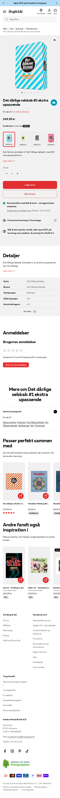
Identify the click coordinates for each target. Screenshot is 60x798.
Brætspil (21, 422)
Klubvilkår (7, 705)
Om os (6, 620)
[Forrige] (3, 3)
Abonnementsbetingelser (15, 683)
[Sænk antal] (6, 173)
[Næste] (56, 3)
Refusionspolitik (40, 787)
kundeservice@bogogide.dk (21, 736)
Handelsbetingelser (12, 700)
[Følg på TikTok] (27, 751)
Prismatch (37, 638)
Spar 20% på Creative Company (30, 3)
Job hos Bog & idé (11, 640)
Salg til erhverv (40, 652)
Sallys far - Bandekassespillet (39, 588)
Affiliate (6, 625)
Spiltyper (20, 29)
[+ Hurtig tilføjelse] (20, 496)
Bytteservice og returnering (40, 645)
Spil (11, 29)
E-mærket (8, 695)
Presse (6, 635)
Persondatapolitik (11, 710)
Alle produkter (10, 422)
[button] (9, 512)
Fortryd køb (38, 667)
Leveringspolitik (27, 790)
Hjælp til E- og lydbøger (44, 625)
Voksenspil (40, 425)
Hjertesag (7, 630)
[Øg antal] (17, 173)
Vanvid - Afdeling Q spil (13, 588)
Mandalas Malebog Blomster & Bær (39, 503)
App (35, 657)
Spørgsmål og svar (42, 620)
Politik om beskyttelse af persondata (17, 787)
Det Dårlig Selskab (20, 111)
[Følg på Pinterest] (20, 751)
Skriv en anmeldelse (15, 364)
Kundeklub (38, 662)
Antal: (6, 167)
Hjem (5, 29)
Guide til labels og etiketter (41, 632)
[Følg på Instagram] (12, 751)
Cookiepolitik (9, 690)
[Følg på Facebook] (5, 751)
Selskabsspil (31, 29)
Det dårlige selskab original (14, 503)
